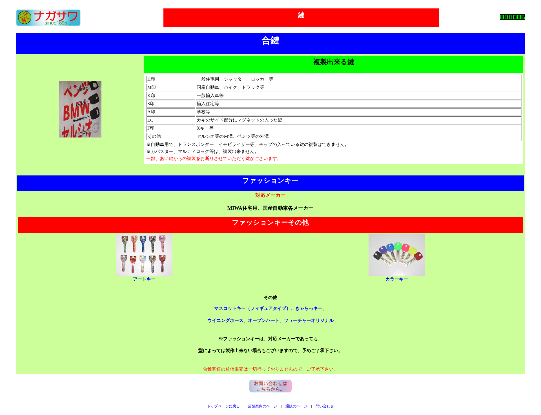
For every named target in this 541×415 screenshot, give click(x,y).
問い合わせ (325, 406)
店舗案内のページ (262, 406)
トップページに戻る (223, 406)
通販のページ (296, 406)
